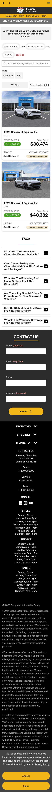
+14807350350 (26, 490)
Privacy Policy (42, 764)
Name (14, 345)
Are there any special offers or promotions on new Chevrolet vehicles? (23, 296)
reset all (20, 54)
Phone (9, 377)
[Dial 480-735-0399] (10, 3)
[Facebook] (20, 503)
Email (14, 361)
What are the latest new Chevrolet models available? (21, 253)
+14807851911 (26, 480)
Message (16, 393)
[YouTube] (31, 503)
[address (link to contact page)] (3, 3)
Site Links (24, 435)
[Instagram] (25, 503)
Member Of (24, 443)
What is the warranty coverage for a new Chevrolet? (23, 321)
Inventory (24, 426)
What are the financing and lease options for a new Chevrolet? (21, 281)
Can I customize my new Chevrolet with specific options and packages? (23, 266)
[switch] (48, 3)
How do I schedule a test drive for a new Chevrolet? (23, 309)
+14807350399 (26, 470)
